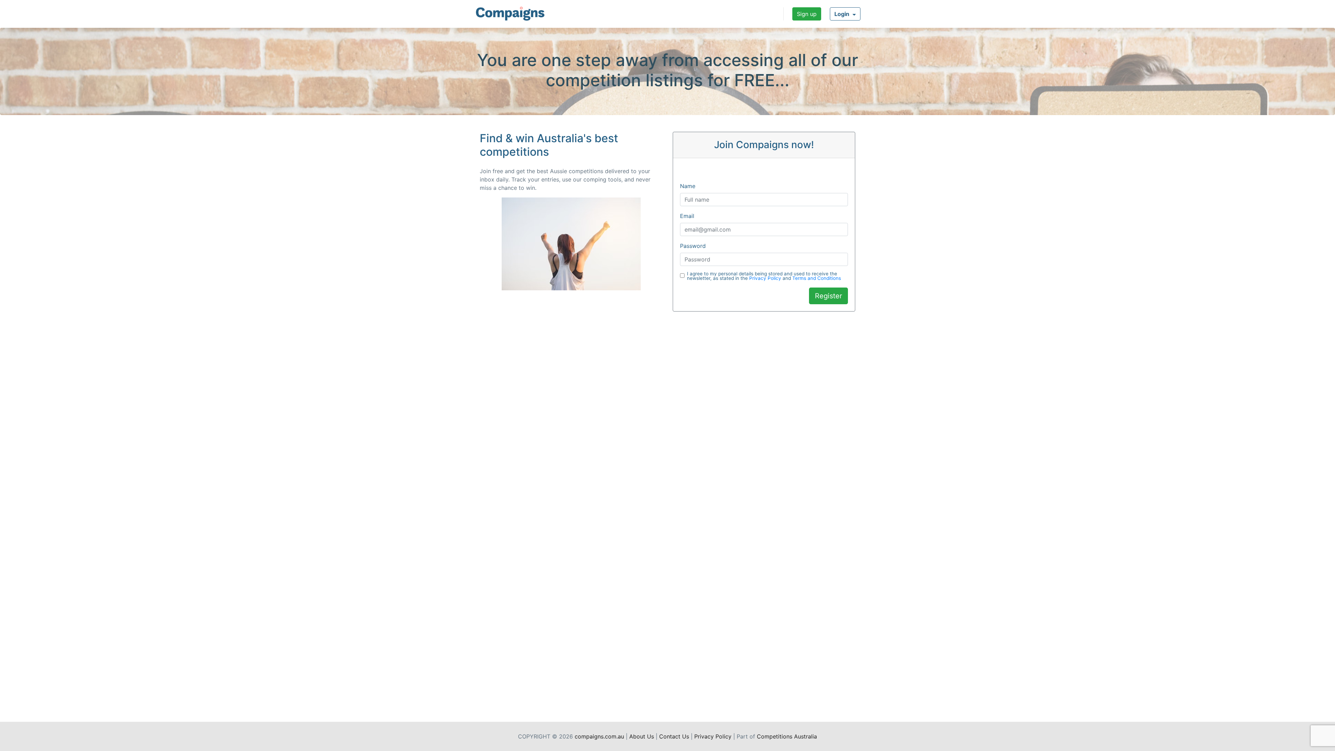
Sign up (807, 13)
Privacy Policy (765, 278)
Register (828, 296)
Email (687, 215)
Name (687, 186)
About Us (641, 736)
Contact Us (674, 736)
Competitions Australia (787, 736)
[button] (845, 14)
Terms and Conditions (816, 278)
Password (693, 245)
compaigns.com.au (599, 736)
